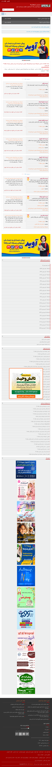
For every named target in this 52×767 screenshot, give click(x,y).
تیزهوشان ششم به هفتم (33, 757)
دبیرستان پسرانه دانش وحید (26, 396)
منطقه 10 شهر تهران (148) (44, 297)
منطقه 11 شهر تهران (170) (44, 300)
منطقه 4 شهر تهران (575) (44, 278)
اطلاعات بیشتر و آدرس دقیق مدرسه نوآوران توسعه (13, 130)
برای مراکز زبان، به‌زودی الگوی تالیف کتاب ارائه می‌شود (38, 719)
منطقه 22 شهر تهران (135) (44, 328)
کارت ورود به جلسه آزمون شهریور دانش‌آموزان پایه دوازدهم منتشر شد (38, 707)
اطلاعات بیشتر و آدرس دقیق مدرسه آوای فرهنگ (13, 210)
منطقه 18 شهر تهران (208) (44, 322)
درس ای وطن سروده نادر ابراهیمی (18, 707)
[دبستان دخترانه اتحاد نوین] (26, 640)
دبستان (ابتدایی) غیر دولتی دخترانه (41, 191)
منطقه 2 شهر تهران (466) (44, 271)
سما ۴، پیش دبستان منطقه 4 (43, 434)
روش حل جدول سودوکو (20, 709)
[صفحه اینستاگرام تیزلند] (20, 735)
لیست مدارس (15, 752)
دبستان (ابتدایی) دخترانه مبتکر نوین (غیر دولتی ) (14, 178)
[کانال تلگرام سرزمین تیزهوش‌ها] (27, 735)
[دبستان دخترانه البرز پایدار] (26, 490)
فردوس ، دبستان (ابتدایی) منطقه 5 (42, 446)
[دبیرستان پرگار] (26, 576)
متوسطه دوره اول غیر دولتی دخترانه (41, 227)
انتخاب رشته (17, 757)
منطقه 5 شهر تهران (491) (44, 281)
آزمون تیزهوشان (42, 757)
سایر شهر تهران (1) (45, 265)
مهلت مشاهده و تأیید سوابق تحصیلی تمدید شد (39, 704)
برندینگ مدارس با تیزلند (44, 22)
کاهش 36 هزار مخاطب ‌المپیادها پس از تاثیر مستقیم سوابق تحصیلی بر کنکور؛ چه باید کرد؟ (37, 711)
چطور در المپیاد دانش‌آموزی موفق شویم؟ (17, 716)
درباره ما (47, 727)
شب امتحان (48, 757)
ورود (8, 1)
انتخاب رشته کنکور (46, 760)
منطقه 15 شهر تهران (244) (44, 312)
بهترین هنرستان (22, 752)
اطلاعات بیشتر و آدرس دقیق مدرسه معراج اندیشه (13, 112)
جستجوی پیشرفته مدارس (43, 75)
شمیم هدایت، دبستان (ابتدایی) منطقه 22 (41, 444)
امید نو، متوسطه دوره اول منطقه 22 (42, 406)
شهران (42, 189)
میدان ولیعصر (41, 147)
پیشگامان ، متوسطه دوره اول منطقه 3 (42, 399)
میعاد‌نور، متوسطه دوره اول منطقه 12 (42, 359)
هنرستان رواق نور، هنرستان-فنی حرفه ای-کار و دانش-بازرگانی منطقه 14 (36, 366)
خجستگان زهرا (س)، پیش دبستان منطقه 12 (41, 409)
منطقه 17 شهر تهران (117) (44, 318)
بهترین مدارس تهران (45, 339)
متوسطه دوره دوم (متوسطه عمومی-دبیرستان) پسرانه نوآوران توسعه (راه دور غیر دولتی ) (14, 121)
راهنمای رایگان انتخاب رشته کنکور (40, 27)
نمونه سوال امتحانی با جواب (44, 19)
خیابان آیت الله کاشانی (39, 224)
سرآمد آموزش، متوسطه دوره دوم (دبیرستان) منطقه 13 (39, 361)
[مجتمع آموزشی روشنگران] (26, 554)
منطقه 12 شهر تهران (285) (44, 303)
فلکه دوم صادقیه (40, 206)
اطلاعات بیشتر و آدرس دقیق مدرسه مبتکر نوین (12, 190)
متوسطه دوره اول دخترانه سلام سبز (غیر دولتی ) (14, 215)
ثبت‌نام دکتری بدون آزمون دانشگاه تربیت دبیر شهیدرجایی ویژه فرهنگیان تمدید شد (38, 715)
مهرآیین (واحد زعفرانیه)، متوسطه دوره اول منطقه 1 (40, 421)
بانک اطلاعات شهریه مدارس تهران (43, 344)
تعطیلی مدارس (47, 755)
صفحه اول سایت (47, 752)
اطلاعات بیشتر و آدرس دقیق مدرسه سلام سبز (12, 227)
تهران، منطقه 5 (42, 186)
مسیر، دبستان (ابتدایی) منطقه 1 (43, 354)
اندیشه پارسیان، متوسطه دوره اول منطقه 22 (41, 419)
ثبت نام (3, 1)
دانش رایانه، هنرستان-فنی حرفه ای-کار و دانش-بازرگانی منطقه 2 (37, 431)
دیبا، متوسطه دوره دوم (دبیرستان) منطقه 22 (41, 411)
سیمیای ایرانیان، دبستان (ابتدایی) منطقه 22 (41, 356)
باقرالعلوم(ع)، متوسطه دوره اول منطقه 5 (42, 424)
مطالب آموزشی (9, 752)
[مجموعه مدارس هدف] (26, 533)
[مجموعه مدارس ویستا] (26, 683)
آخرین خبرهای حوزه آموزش (44, 701)
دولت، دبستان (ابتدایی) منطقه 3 (43, 449)
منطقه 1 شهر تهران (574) (44, 268)
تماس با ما (46, 729)
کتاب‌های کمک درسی (38, 760)
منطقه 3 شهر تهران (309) (44, 275)
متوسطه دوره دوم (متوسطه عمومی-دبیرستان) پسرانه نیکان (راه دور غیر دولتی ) (14, 84)
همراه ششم (41, 752)
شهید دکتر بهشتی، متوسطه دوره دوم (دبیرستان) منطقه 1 (39, 454)
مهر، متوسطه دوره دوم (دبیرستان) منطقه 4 (41, 351)
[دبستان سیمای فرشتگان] (26, 511)
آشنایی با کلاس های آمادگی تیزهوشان (17, 704)
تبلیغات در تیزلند (45, 735)
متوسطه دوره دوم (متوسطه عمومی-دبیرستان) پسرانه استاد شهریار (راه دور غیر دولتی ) (14, 139)
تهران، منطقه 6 (42, 89)
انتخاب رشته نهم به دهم (10, 757)
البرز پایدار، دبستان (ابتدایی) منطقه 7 (42, 364)
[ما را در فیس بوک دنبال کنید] (16, 735)
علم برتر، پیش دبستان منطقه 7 (43, 429)
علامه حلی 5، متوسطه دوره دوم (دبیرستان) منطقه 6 (39, 441)
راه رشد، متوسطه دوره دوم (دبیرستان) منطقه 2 (40, 426)
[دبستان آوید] (26, 619)
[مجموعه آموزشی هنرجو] (26, 662)
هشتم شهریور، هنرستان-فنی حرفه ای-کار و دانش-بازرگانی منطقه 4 (37, 439)
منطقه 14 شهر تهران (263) (44, 309)
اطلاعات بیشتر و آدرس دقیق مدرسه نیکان (11, 93)
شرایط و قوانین (45, 732)
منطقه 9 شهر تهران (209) (44, 293)
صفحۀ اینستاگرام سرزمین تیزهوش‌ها (38, 31)
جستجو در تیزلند (9, 9)
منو (3, 14)
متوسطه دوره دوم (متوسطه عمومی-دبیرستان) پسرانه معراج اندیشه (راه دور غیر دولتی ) (14, 102)
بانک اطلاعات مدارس (39, 69)
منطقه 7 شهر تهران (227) (44, 287)
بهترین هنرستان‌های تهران (44, 342)
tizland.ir (31, 764)
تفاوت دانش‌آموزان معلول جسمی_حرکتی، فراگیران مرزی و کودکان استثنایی (14, 713)
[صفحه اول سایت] (45, 6)
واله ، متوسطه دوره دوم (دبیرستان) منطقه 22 (41, 414)
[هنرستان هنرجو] (26, 48)
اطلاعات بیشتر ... (7, 18)
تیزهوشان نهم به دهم (24, 757)
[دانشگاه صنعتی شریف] (26, 469)
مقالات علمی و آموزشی (20, 701)
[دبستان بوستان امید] (26, 597)
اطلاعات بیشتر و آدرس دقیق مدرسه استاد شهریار (13, 150)
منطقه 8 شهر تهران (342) (44, 290)
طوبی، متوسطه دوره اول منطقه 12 (43, 436)
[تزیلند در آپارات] (24, 735)
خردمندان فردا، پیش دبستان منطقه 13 (42, 451)
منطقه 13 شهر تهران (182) (44, 306)
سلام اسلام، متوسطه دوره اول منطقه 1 (42, 416)
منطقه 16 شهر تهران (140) (44, 315)
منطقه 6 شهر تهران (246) (44, 284)
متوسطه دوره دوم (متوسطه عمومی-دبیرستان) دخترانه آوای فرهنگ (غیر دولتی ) (14, 197)
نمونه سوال (36, 752)
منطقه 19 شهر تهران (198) (44, 325)
